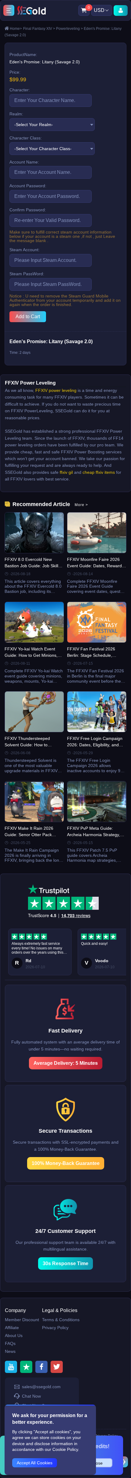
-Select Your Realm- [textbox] (33, 124)
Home (16, 28)
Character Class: (25, 137)
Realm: (16, 113)
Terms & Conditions (61, 1319)
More (81, 505)
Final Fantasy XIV (39, 28)
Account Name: (24, 162)
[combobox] (52, 124)
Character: (19, 89)
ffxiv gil (65, 472)
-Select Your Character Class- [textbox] (43, 148)
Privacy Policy (55, 1327)
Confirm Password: (27, 209)
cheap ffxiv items (99, 472)
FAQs (10, 1343)
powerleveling (69, 28)
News (10, 1351)
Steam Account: (24, 249)
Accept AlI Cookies (34, 1462)
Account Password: (27, 185)
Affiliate (12, 1327)
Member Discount (22, 1319)
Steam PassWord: (26, 273)
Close (97, 1463)
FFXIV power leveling (55, 390)
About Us (14, 1335)
